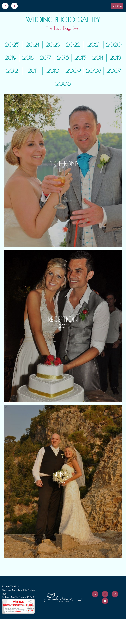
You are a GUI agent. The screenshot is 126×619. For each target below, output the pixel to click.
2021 (93, 44)
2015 (80, 58)
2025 (12, 44)
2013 (115, 58)
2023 (53, 44)
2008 (93, 71)
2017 (45, 58)
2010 (52, 71)
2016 (63, 58)
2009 (73, 71)
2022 (73, 44)
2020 (114, 44)
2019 (10, 58)
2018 (28, 58)
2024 (32, 44)
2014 (97, 58)
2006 (63, 84)
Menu (116, 6)
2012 (12, 71)
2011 (32, 71)
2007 (113, 71)
